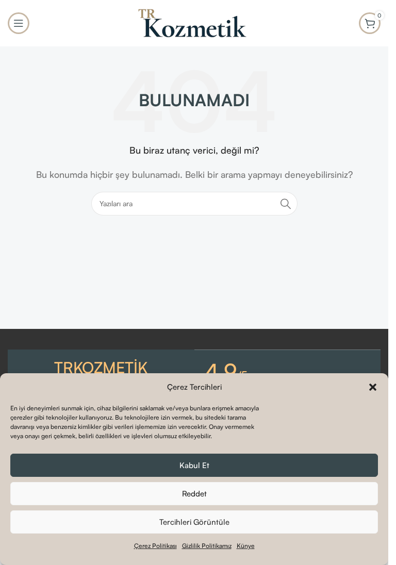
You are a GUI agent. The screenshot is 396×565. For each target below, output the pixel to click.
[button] (373, 387)
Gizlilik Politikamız (207, 546)
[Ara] (286, 203)
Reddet (194, 493)
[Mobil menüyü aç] (19, 23)
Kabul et (194, 465)
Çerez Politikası (155, 546)
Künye (246, 546)
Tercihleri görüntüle (194, 522)
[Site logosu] (194, 22)
